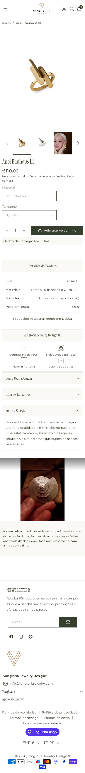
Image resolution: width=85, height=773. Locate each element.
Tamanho (9, 207)
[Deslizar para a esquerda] (7, 143)
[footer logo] (14, 659)
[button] (5, 8)
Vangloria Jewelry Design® (48, 756)
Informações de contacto (42, 723)
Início (6, 23)
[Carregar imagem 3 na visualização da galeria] (63, 143)
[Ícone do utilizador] (64, 8)
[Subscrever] (68, 622)
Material (8, 187)
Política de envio (57, 718)
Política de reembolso (19, 712)
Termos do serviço (24, 718)
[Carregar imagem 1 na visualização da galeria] (22, 143)
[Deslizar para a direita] (78, 143)
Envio (33, 176)
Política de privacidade (60, 712)
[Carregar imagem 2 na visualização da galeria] (42, 143)
